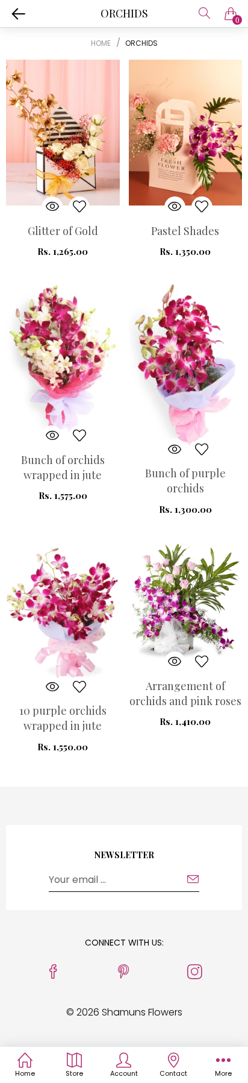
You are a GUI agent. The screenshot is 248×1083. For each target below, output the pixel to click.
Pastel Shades (185, 231)
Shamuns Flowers (142, 1012)
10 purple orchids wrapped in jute (63, 718)
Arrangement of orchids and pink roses (185, 693)
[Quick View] (52, 207)
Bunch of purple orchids (185, 480)
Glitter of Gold (63, 231)
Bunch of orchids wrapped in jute (63, 467)
